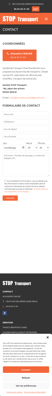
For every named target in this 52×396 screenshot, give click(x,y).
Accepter (26, 369)
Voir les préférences (26, 385)
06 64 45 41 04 (21, 8)
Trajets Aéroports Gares (15, 327)
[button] (47, 337)
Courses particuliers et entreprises (20, 332)
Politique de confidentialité (34, 392)
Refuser (26, 377)
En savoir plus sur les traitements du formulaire (26, 190)
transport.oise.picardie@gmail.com (27, 97)
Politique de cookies (15, 392)
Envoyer (10, 198)
